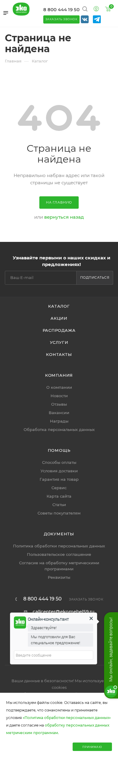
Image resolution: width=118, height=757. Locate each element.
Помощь (59, 450)
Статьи (59, 504)
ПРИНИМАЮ (92, 747)
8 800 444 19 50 (61, 9)
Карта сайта (59, 496)
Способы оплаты (59, 462)
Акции (59, 318)
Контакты (59, 354)
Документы (59, 533)
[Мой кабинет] (96, 9)
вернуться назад (64, 217)
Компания (59, 375)
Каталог (59, 306)
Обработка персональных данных (59, 429)
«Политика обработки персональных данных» (67, 717)
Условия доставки (59, 470)
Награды (59, 421)
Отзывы (59, 404)
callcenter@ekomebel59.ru (63, 611)
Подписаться (95, 277)
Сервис (59, 487)
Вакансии (59, 412)
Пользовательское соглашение (59, 554)
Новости (59, 395)
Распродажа (59, 330)
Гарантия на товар (59, 479)
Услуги (59, 342)
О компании (59, 387)
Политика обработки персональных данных (59, 545)
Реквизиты (59, 577)
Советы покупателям (59, 513)
